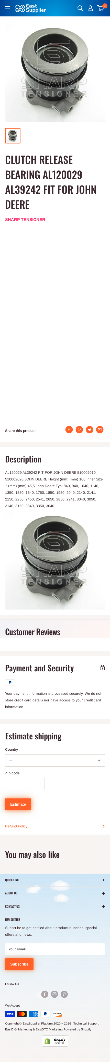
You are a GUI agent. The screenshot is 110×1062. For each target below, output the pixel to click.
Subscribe (19, 964)
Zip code (12, 773)
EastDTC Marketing (49, 1029)
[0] (100, 8)
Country (11, 749)
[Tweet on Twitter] (89, 429)
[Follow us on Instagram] (54, 994)
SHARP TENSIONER (25, 219)
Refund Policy (16, 826)
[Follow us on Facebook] (44, 994)
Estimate (18, 804)
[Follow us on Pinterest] (64, 994)
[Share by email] (99, 429)
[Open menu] (7, 8)
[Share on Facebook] (69, 429)
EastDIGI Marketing (18, 1029)
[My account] (90, 8)
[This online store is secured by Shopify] (55, 1041)
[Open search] (80, 8)
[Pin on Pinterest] (79, 429)
